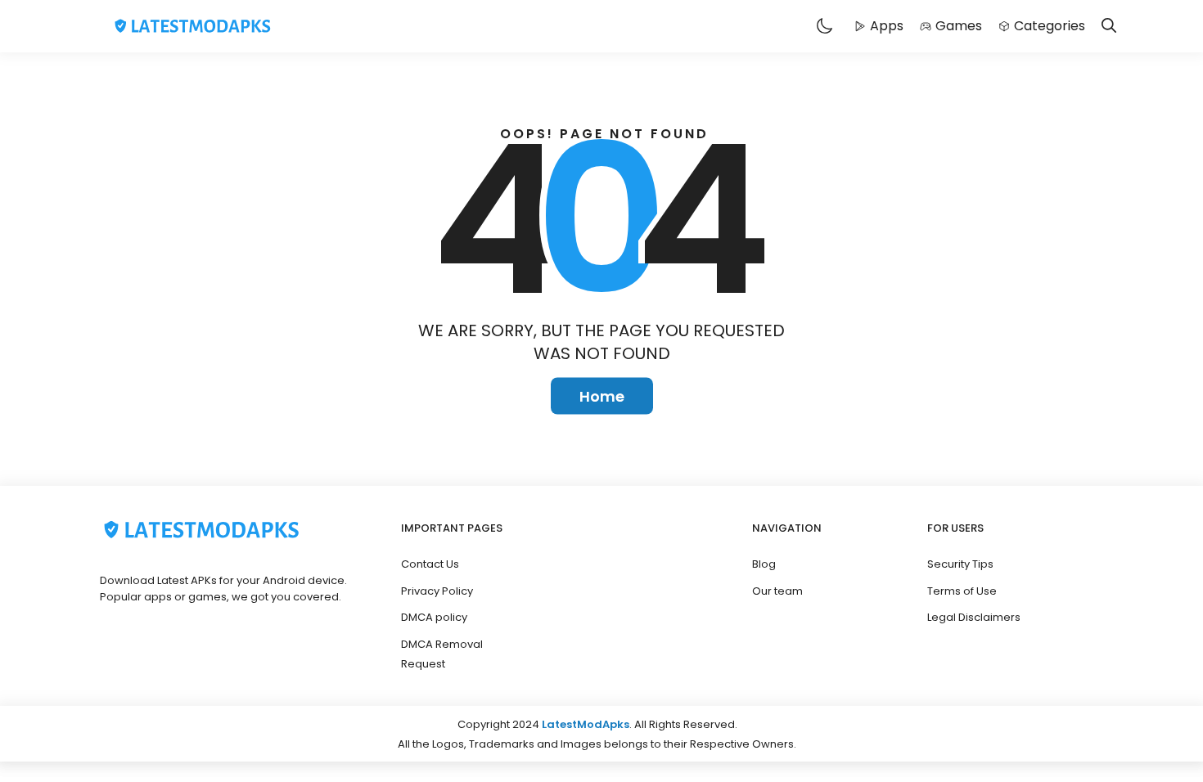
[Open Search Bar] (1109, 26)
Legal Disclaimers (974, 617)
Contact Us (430, 564)
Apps (886, 25)
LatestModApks (585, 724)
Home (601, 396)
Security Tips (960, 564)
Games (958, 25)
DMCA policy (434, 617)
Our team (777, 591)
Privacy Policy (437, 591)
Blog (764, 564)
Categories (1049, 25)
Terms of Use (962, 591)
